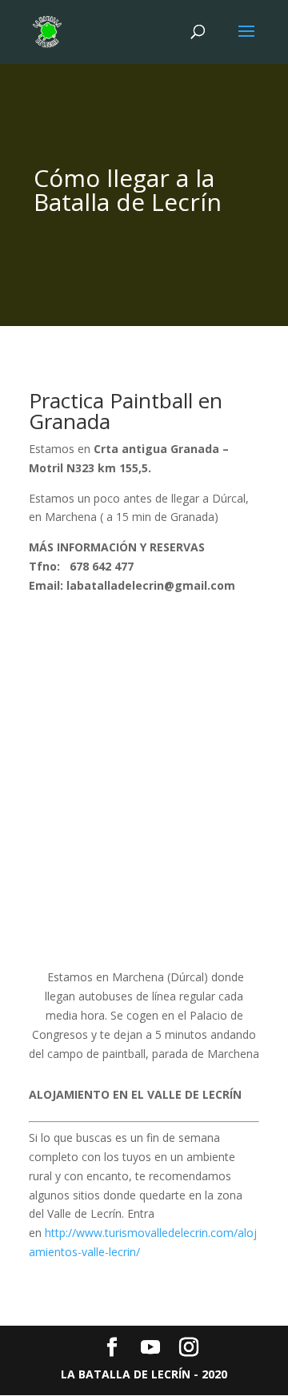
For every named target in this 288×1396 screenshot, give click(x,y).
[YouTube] (150, 1348)
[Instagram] (188, 1348)
